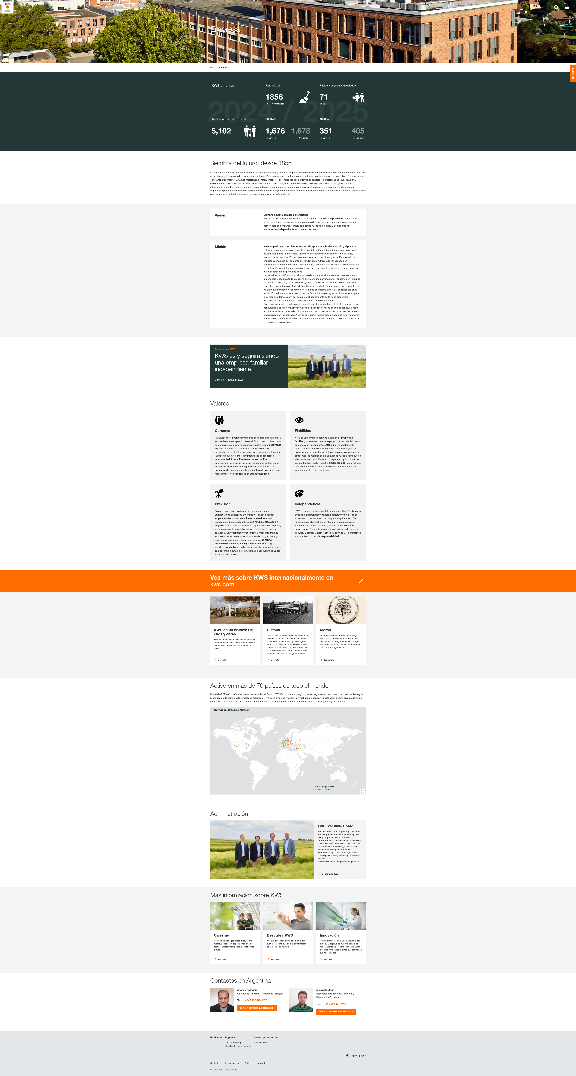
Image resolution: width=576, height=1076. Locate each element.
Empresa (230, 1037)
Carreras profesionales (266, 1037)
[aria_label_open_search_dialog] (557, 8)
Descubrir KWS (260, 1042)
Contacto (214, 1063)
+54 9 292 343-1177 (256, 1000)
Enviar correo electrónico (257, 1008)
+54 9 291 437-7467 (335, 1003)
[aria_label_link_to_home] (8, 7)
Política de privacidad (254, 1063)
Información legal (232, 1063)
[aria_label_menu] (567, 8)
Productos (216, 1037)
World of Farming (233, 1042)
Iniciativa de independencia (238, 1046)
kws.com (271, 581)
